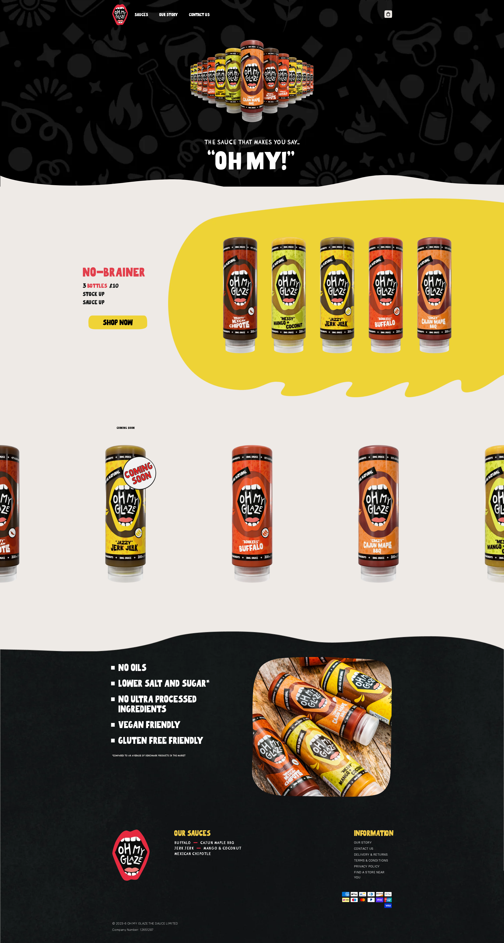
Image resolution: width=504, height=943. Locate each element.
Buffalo (182, 843)
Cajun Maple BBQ (217, 843)
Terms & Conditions (371, 860)
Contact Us (363, 848)
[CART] (388, 14)
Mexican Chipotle (192, 854)
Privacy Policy (367, 866)
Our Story (363, 842)
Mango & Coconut (223, 848)
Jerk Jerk (184, 848)
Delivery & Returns (371, 854)
